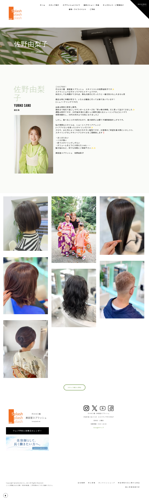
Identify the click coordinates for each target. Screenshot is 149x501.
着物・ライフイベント (77, 9)
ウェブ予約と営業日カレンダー (27, 430)
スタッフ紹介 (54, 5)
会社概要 (81, 483)
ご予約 (92, 9)
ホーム (42, 5)
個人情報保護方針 (132, 487)
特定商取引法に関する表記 (129, 483)
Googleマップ (98, 427)
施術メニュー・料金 (91, 5)
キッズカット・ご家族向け (113, 5)
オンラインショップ (106, 483)
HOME (18, 52)
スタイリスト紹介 (28, 52)
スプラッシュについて (71, 5)
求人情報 (91, 483)
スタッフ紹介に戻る (74, 387)
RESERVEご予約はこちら (142, 4)
